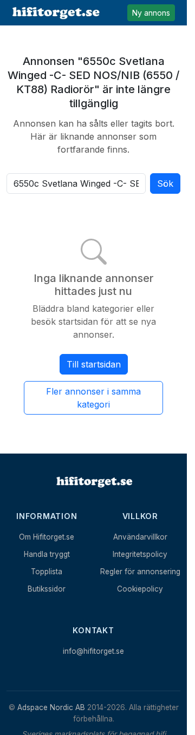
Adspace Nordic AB (51, 707)
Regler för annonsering (140, 571)
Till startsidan (94, 364)
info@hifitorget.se (93, 651)
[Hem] (93, 481)
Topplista (46, 571)
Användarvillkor (140, 537)
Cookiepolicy (140, 589)
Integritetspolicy (140, 554)
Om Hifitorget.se (46, 537)
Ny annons (151, 12)
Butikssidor (47, 589)
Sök (165, 183)
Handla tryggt (47, 554)
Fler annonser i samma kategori (93, 398)
